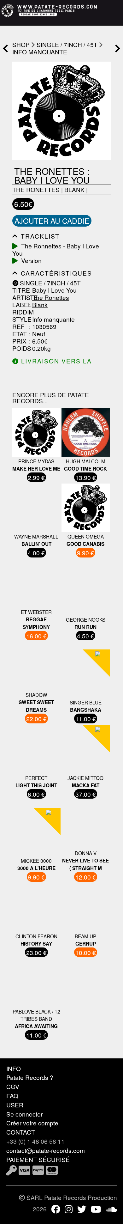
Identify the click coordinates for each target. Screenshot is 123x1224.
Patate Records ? (29, 1077)
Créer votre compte (32, 1122)
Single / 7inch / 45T (67, 44)
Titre (19, 290)
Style (19, 319)
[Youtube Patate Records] (96, 1209)
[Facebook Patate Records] (55, 1209)
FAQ (12, 1095)
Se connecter (24, 1114)
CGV (12, 1086)
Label (19, 304)
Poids (19, 348)
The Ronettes (36, 189)
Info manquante (39, 51)
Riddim (19, 311)
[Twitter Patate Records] (81, 1209)
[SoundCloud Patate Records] (111, 1209)
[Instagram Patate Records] (69, 1209)
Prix (19, 340)
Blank (74, 189)
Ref (18, 326)
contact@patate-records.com (45, 1150)
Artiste (19, 297)
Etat (19, 333)
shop (21, 44)
